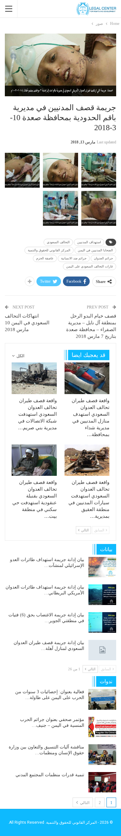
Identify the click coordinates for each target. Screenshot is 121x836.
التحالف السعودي (58, 242)
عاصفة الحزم (45, 258)
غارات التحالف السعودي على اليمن (89, 266)
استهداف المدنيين (89, 242)
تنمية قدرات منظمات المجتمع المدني (49, 774)
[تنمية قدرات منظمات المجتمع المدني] (102, 782)
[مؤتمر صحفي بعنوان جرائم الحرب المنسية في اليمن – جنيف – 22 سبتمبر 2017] (102, 727)
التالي (84, 802)
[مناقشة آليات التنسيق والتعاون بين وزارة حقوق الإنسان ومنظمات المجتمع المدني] (102, 754)
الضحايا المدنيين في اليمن (95, 250)
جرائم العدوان (103, 258)
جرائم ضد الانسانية (73, 258)
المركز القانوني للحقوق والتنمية (49, 250)
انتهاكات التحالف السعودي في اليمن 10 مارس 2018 (27, 322)
